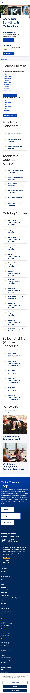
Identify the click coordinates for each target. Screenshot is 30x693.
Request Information (11, 516)
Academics (4, 59)
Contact (3, 582)
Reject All (15, 686)
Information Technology (7, 669)
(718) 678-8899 (5, 645)
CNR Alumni (6, 560)
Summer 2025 (8, 82)
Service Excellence (6, 611)
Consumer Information (7, 657)
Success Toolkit (5, 595)
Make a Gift (6, 562)
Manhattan (4, 630)
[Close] (27, 675)
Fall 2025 (6, 80)
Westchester (5, 620)
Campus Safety (5, 590)
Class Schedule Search (10, 95)
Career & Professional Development (10, 598)
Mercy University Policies (7, 660)
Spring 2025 (7, 84)
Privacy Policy (4, 672)
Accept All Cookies (14, 690)
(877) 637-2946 (5, 635)
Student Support (5, 576)
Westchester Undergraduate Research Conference (13, 466)
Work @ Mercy (5, 608)
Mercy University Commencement (11, 437)
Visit (2, 584)
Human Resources (6, 667)
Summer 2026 (8, 76)
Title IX (3, 655)
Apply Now (7, 522)
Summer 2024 (8, 90)
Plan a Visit (7, 509)
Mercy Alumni (6, 557)
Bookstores (4, 592)
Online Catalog (8, 40)
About (3, 579)
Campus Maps (5, 606)
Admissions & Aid (5, 571)
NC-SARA (3, 662)
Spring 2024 (7, 88)
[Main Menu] (28, 2)
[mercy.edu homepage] (5, 3)
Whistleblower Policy (6, 665)
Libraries (3, 587)
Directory (3, 603)
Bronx (3, 640)
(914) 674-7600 (5, 625)
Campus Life (4, 574)
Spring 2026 (7, 78)
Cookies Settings (15, 682)
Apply (2, 600)
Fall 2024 (6, 86)
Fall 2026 (6, 74)
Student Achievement (7, 613)
